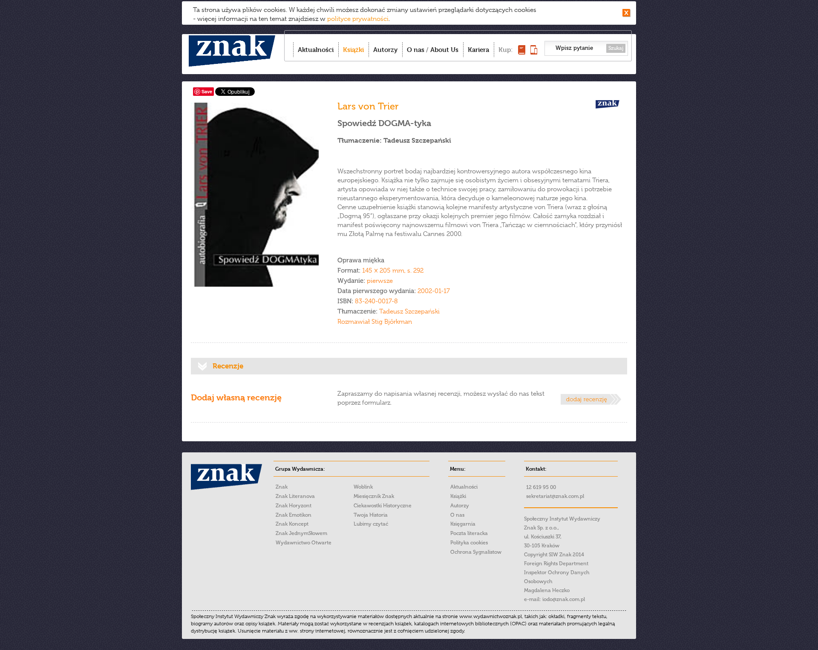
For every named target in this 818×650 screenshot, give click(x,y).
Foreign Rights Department (556, 564)
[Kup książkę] (521, 52)
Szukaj (615, 48)
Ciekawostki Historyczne (383, 506)
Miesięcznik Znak (374, 496)
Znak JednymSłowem (301, 533)
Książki (353, 50)
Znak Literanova (295, 496)
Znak (282, 487)
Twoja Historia (371, 515)
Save (207, 91)
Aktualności (316, 50)
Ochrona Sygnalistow (475, 552)
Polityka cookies (469, 543)
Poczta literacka (469, 533)
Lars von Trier (368, 106)
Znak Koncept (292, 524)
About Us (444, 50)
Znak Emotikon (293, 515)
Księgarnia (462, 524)
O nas (415, 50)
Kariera (478, 50)
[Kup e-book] (533, 52)
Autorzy (385, 50)
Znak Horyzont (293, 506)
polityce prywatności (358, 19)
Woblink (363, 487)
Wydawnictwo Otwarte (303, 543)
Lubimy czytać (371, 524)
